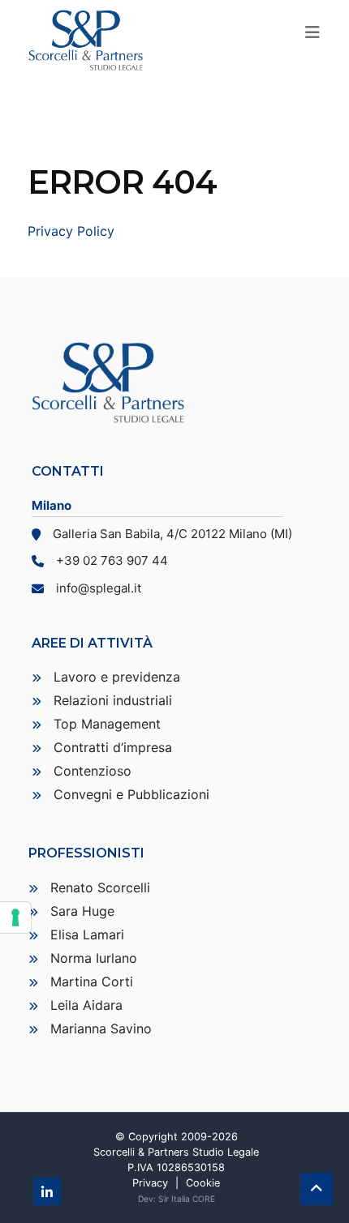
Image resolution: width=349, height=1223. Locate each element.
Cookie (203, 1183)
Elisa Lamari (87, 934)
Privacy (150, 1183)
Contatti (68, 471)
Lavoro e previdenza (117, 677)
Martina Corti (91, 981)
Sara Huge (82, 911)
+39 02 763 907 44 (112, 560)
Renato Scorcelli (100, 887)
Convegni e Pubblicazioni (131, 794)
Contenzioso (92, 771)
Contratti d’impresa (113, 747)
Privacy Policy (71, 231)
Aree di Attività (92, 643)
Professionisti (86, 853)
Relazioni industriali (113, 700)
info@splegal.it (98, 588)
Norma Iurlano (93, 958)
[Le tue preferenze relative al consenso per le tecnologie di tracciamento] (15, 917)
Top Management (107, 724)
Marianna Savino (101, 1028)
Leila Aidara (86, 1005)
